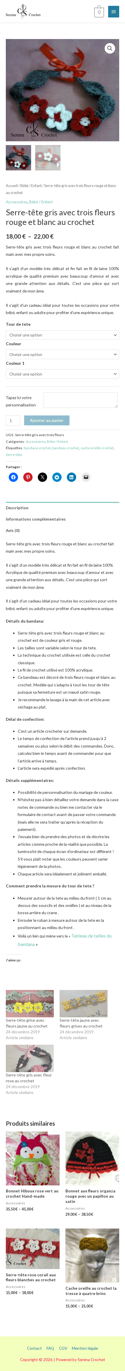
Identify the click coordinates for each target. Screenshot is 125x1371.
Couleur (13, 343)
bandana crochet (37, 448)
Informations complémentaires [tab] (36, 519)
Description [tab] (17, 507)
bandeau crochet (65, 448)
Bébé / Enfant (31, 186)
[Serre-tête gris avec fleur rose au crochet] (30, 1058)
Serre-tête (14, 454)
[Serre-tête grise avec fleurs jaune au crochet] (30, 1003)
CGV (63, 1348)
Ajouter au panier (47, 420)
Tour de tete (18, 324)
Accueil (12, 186)
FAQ (50, 1348)
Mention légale (85, 1348)
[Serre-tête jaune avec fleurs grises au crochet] (84, 1003)
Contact (34, 1348)
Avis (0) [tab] (12, 530)
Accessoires (16, 201)
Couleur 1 (15, 363)
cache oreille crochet (97, 448)
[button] (110, 48)
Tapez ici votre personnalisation (21, 401)
